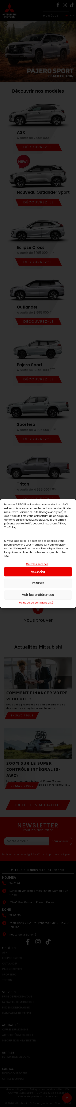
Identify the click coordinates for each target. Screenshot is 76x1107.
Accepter (38, 571)
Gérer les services (37, 564)
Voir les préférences (38, 595)
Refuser (38, 583)
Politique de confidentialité (36, 602)
